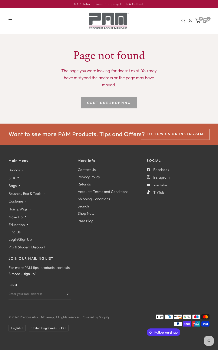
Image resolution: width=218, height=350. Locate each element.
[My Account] (190, 21)
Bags (13, 185)
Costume (16, 201)
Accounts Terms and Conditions (103, 191)
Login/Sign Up (20, 239)
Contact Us (87, 169)
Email (13, 285)
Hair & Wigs (18, 209)
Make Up (16, 217)
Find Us (14, 232)
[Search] (183, 21)
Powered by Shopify (96, 317)
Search (83, 206)
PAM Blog (85, 221)
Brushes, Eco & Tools (25, 193)
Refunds (84, 184)
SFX (12, 178)
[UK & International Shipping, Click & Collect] (109, 4)
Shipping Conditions (94, 199)
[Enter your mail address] (67, 293)
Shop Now (86, 213)
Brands (14, 170)
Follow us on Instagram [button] (175, 134)
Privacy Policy (89, 177)
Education (17, 224)
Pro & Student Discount (27, 247)
